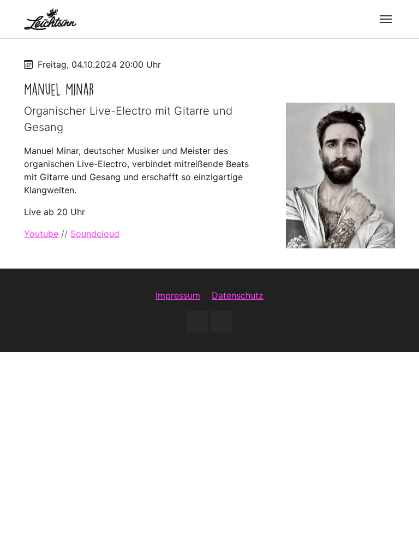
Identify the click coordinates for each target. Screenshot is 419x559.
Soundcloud (94, 233)
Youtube (41, 233)
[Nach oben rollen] (395, 535)
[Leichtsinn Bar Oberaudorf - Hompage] (50, 18)
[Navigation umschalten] (385, 19)
